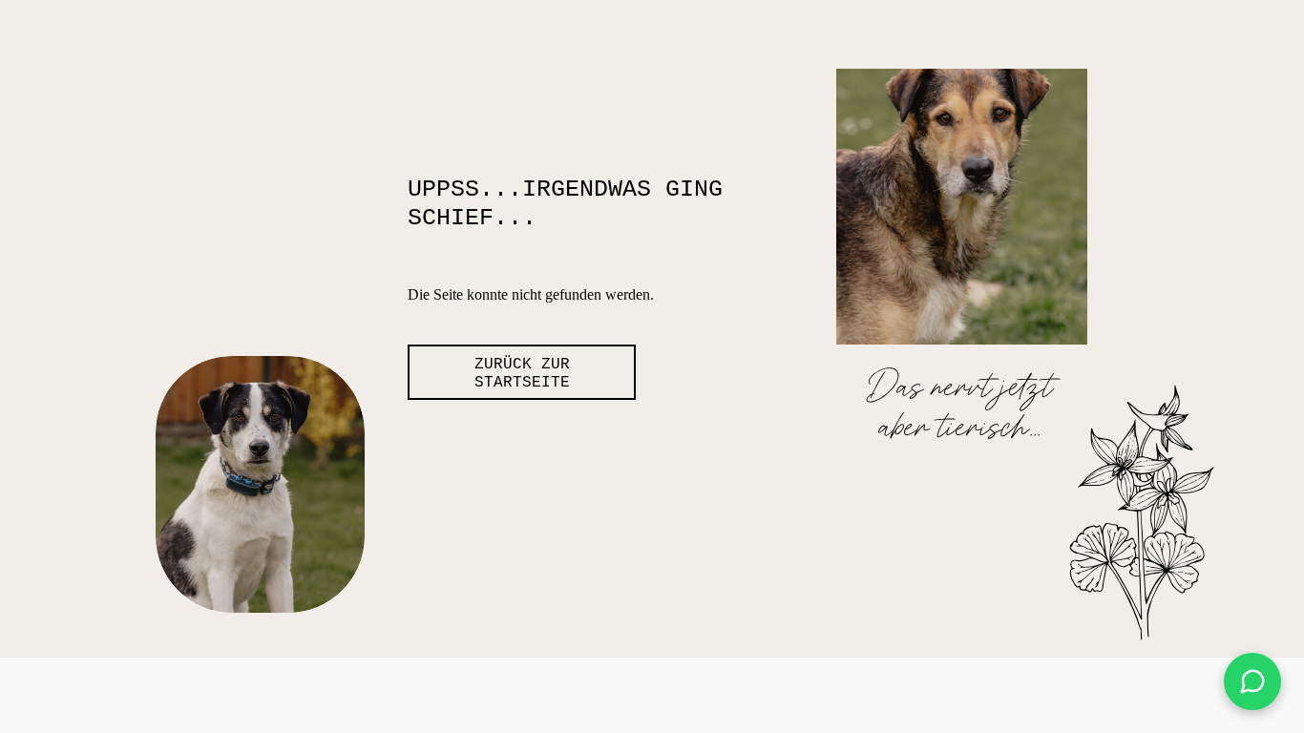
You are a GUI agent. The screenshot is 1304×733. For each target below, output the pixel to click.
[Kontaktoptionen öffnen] (1252, 681)
